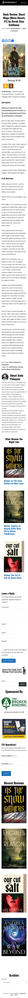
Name (4, 624)
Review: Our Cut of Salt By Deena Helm (12, 576)
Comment (5, 607)
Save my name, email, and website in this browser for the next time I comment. (14, 652)
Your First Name (9, 756)
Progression (5, 364)
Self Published (15, 369)
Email (4, 633)
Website (4, 641)
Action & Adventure (15, 362)
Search (4, 681)
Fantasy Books (6, 369)
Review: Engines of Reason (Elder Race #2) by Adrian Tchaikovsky (12, 529)
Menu (24, 2)
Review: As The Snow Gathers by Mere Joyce (14, 482)
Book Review (13, 367)
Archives (4, 979)
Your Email (7, 764)
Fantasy (20, 367)
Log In (16, 995)
